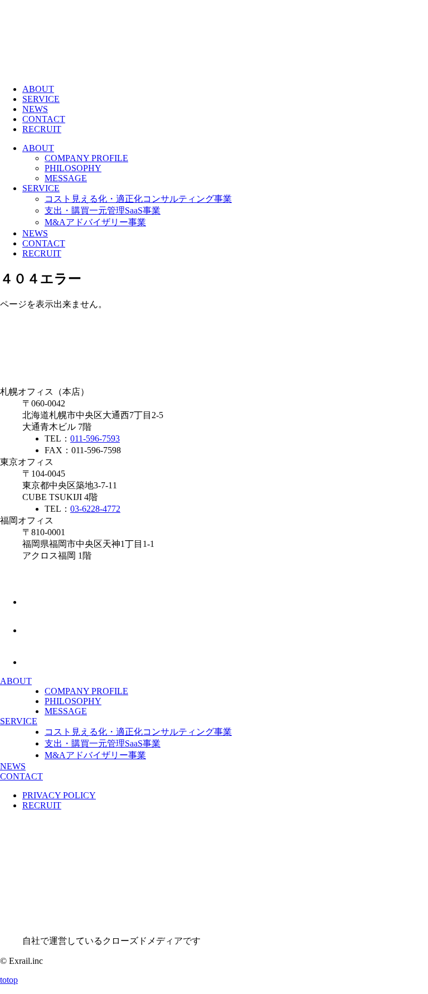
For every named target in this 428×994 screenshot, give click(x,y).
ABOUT (38, 89)
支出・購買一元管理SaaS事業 (102, 210)
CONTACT (43, 119)
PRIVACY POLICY (59, 795)
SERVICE (41, 99)
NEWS (35, 109)
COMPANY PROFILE (86, 158)
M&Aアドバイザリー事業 (95, 222)
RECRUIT (41, 129)
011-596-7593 (95, 438)
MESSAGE (66, 178)
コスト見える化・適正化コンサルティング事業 (138, 198)
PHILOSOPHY (73, 168)
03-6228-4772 (95, 508)
